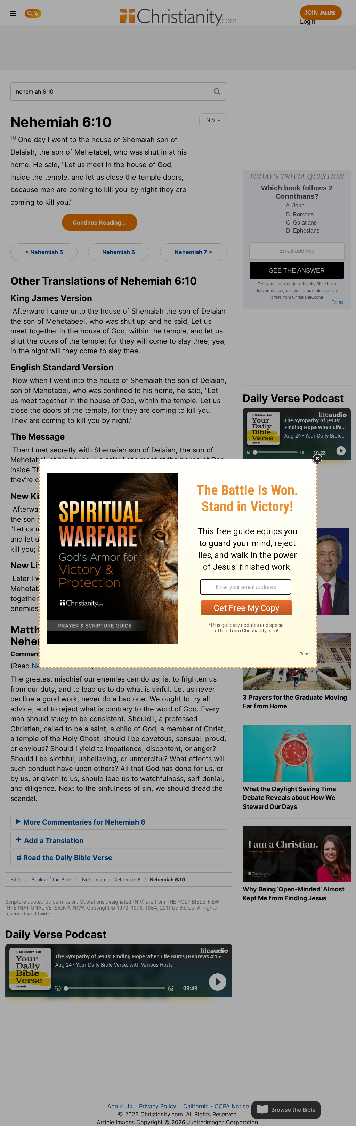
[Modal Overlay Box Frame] (178, 563)
